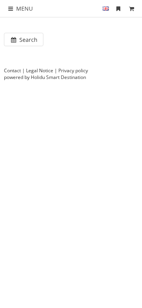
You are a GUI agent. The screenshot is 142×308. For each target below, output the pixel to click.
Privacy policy (73, 70)
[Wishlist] (118, 8)
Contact (12, 70)
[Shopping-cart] (131, 8)
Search (27, 39)
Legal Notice (39, 70)
